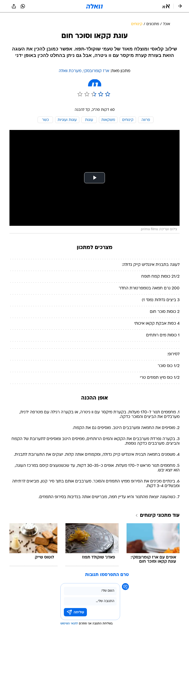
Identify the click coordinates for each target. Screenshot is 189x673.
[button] (166, 6)
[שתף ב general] (13, 6)
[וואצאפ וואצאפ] (23, 6)
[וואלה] (94, 6)
